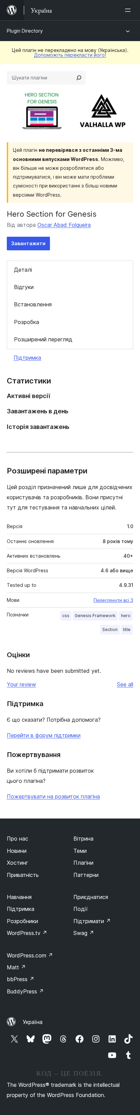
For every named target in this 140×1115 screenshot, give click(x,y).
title (126, 629)
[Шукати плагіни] (79, 78)
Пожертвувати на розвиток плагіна (53, 796)
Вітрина (83, 838)
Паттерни (86, 874)
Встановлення (33, 304)
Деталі (23, 269)
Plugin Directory (25, 31)
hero (125, 615)
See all (125, 684)
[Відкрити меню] (129, 10)
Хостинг (17, 862)
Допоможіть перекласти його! (70, 55)
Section (110, 629)
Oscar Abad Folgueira (64, 224)
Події (80, 908)
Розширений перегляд (43, 339)
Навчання (19, 897)
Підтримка (27, 357)
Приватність (23, 874)
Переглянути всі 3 (113, 600)
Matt (16, 967)
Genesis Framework (95, 615)
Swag (83, 933)
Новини (17, 850)
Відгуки (24, 287)
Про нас (17, 838)
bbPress (20, 979)
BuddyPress (25, 991)
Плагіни (83, 862)
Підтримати (92, 921)
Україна (32, 1022)
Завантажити (28, 243)
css (65, 615)
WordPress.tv (27, 933)
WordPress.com (30, 955)
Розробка (26, 322)
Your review (21, 684)
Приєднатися (90, 897)
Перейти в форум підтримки (44, 735)
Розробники (22, 921)
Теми (80, 850)
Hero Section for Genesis (52, 214)
